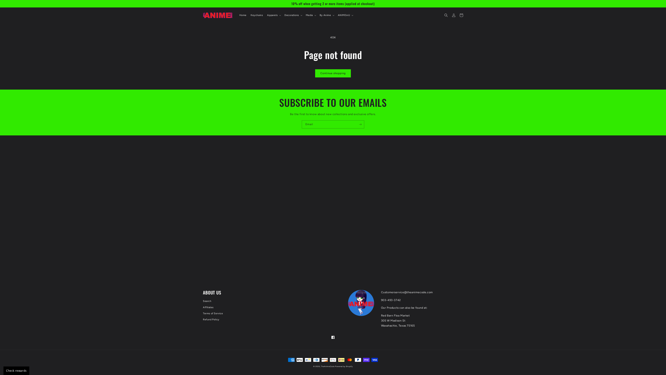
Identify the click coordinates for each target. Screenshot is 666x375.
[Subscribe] (360, 124)
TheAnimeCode (327, 366)
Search (207, 301)
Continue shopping (333, 73)
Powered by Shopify (344, 366)
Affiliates (208, 307)
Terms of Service (213, 313)
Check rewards (16, 371)
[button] (273, 15)
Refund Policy (211, 319)
